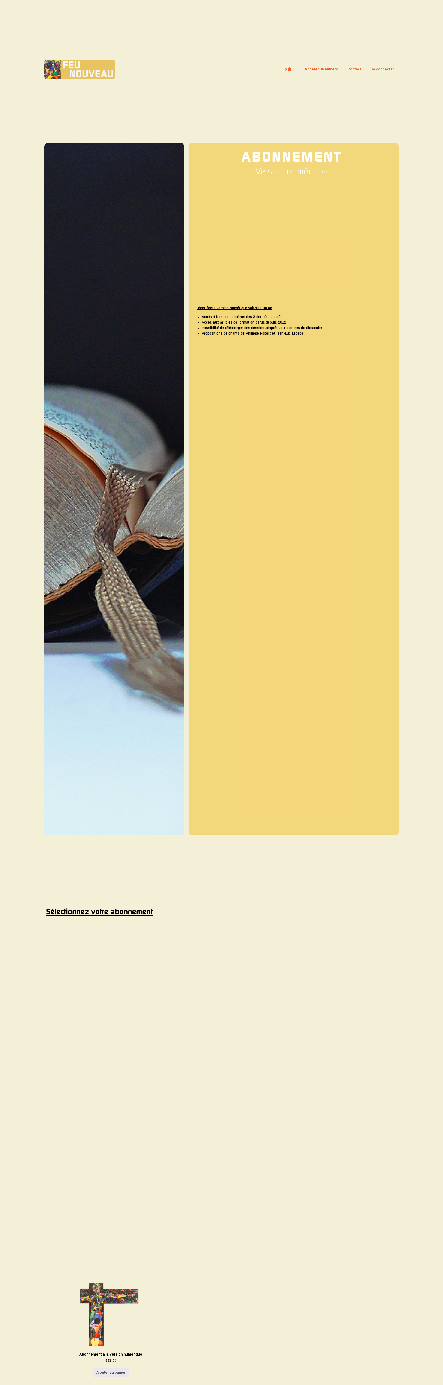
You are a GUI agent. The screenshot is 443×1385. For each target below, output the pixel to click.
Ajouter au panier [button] (110, 1372)
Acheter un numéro (321, 69)
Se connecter (382, 69)
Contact (354, 69)
